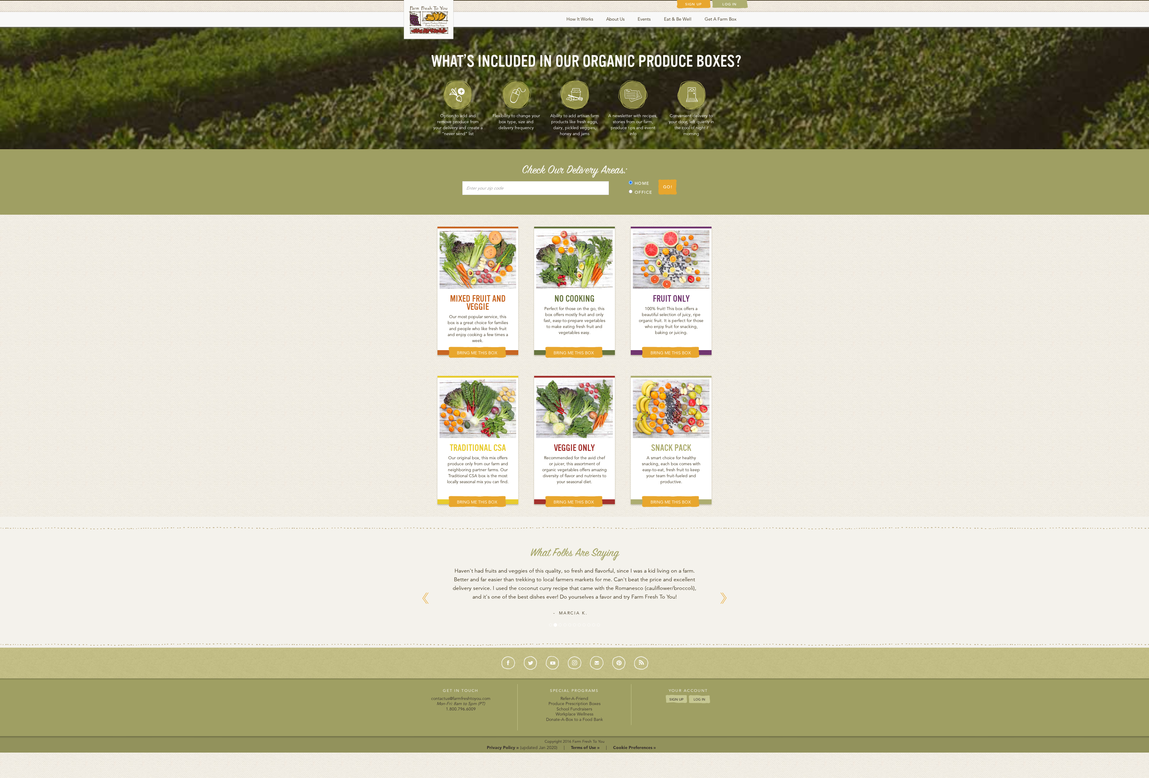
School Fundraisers (574, 709)
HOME (642, 183)
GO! (667, 187)
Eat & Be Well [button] (677, 19)
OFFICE (643, 192)
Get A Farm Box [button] (720, 19)
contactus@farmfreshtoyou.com (460, 698)
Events (644, 19)
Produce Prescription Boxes (574, 703)
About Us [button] (615, 19)
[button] (425, 615)
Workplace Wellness (574, 714)
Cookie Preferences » (634, 747)
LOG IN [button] (699, 699)
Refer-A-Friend (574, 698)
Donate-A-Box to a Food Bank (574, 719)
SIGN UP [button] (676, 699)
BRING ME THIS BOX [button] (477, 353)
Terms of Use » (585, 747)
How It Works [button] (579, 19)
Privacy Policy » (503, 747)
